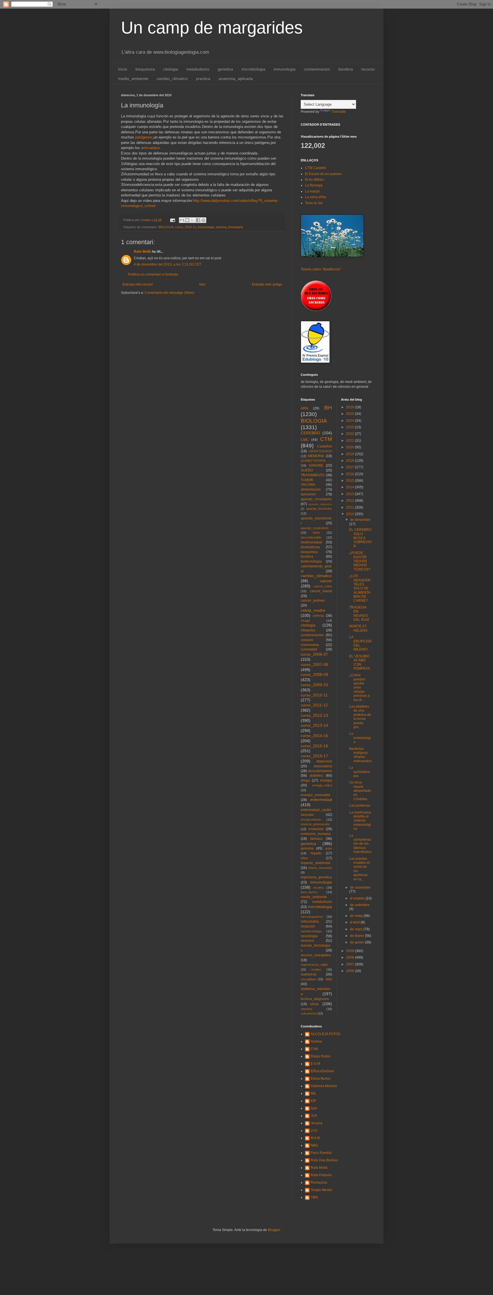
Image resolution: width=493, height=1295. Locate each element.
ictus (304, 858)
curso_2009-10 (314, 684)
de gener (357, 942)
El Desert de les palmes (323, 174)
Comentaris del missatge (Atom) (169, 293)
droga (305, 780)
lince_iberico (309, 892)
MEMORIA (316, 456)
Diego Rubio (320, 1056)
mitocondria (310, 921)
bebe (316, 532)
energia (326, 780)
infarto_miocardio (320, 868)
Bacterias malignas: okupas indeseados (360, 755)
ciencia (318, 616)
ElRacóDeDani (322, 1071)
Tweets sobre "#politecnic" (321, 269)
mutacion (308, 926)
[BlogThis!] (187, 220)
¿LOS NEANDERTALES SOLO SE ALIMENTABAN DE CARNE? (360, 588)
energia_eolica (322, 785)
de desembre (360, 520)
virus (314, 1003)
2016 (350, 474)
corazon (307, 640)
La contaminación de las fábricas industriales (360, 844)
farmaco (316, 839)
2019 (350, 454)
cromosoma (310, 645)
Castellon (324, 446)
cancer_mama (321, 591)
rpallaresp (308, 974)
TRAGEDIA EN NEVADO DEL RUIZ (359, 613)
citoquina (308, 630)
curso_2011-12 (314, 705)
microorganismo (312, 916)
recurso (368, 69)
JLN (314, 1116)
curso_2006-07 (314, 654)
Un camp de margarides (212, 27)
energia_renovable (315, 795)
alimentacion (311, 489)
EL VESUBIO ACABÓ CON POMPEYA (359, 662)
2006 (350, 971)
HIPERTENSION (320, 451)
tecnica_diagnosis (315, 999)
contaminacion (317, 69)
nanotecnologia (311, 931)
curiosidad (309, 649)
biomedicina (310, 547)
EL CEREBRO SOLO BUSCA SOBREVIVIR (360, 538)
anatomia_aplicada (236, 78)
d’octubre (357, 898)
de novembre (360, 888)
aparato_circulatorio (316, 499)
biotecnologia (311, 561)
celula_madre (313, 610)
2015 (350, 481)
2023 (350, 427)
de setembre (359, 905)
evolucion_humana (316, 834)
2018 (350, 461)
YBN (314, 1197)
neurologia (309, 936)
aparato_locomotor (319, 508)
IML (313, 1093)
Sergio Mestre (321, 1190)
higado (316, 853)
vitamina (306, 1009)
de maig (356, 916)
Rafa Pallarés (321, 1175)
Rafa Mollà (142, 252)
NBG (314, 1145)
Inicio (122, 69)
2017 (350, 467)
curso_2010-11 (185, 227)
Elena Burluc (321, 1079)
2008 (350, 957)
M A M (315, 1138)
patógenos (143, 137)
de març (356, 929)
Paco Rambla (321, 1153)
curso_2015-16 (314, 746)
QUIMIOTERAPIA (313, 460)
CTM (326, 439)
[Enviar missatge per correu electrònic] (172, 220)
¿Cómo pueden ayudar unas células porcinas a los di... (359, 687)
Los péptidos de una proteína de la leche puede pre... (360, 716)
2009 (350, 951)
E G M (315, 1064)
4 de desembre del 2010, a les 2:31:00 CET (167, 264)
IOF (313, 1101)
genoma (307, 848)
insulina (318, 887)
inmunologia (285, 69)
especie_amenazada (315, 824)
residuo (316, 969)
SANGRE (316, 465)
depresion (324, 761)
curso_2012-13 (314, 715)
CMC (305, 440)
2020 (350, 447)
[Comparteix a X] (192, 220)
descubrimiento (320, 771)
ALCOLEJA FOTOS (325, 1034)
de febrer (357, 936)
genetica (225, 69)
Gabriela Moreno (324, 1086)
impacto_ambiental (315, 863)
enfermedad (321, 799)
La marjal (312, 191)
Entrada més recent (137, 284)
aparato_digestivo (320, 504)
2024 (350, 421)
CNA (314, 1049)
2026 (350, 407)
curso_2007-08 (314, 664)
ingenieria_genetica (316, 877)
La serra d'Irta (315, 197)
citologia (170, 69)
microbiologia (253, 69)
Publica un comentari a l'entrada (153, 274)
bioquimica (145, 69)
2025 (350, 414)
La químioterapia (359, 772)
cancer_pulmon (313, 601)
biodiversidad (311, 542)
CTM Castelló (315, 168)
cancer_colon (322, 586)
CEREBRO (310, 433)
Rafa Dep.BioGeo (324, 1160)
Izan (314, 1108)
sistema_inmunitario (229, 227)
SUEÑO (307, 470)
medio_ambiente (133, 78)
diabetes (316, 776)
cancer (326, 581)
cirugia (305, 620)
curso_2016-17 (314, 756)
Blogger (274, 1230)
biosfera (345, 69)
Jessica (316, 1123)
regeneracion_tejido (314, 964)
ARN (304, 408)
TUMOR (307, 480)
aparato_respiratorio (315, 528)
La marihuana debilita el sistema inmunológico (360, 820)
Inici (202, 284)
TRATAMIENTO (312, 475)
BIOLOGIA (165, 227)
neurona (307, 941)
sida (329, 979)
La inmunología (360, 738)
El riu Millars (314, 180)
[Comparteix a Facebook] (198, 220)
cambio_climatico (172, 78)
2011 (350, 507)
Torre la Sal (314, 203)
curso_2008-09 (314, 674)
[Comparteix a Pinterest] (203, 220)
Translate (339, 112)
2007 (350, 964)
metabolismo (197, 69)
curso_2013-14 (314, 725)
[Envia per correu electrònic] (182, 220)
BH (328, 408)
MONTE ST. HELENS (358, 628)
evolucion (316, 829)
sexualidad (308, 979)
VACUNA (308, 485)
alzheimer (308, 494)
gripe (328, 848)
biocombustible (311, 537)
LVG (314, 1131)
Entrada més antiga (267, 284)
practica (203, 78)
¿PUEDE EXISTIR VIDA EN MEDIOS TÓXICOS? (360, 561)
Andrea (316, 1041)
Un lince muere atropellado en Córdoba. (360, 790)
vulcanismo (308, 1013)
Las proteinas (359, 806)
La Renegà (313, 185)
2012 (350, 501)
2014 (350, 487)
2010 (350, 514)
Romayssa (319, 1182)
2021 (350, 441)
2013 (350, 494)
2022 (350, 434)
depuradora (323, 766)
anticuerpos (150, 148)
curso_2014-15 (314, 735)
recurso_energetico (316, 955)
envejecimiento (311, 819)
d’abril (355, 922)
